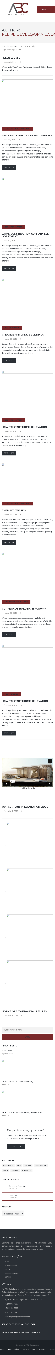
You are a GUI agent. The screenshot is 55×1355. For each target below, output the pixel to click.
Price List (13, 1196)
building (28, 1166)
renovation (26, 1170)
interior (15, 1170)
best (19, 1166)
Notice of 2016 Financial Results (24, 1011)
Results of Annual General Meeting (27, 135)
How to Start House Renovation (25, 701)
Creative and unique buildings (23, 334)
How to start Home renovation (24, 427)
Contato (8, 1277)
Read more (9, 167)
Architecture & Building (16, 602)
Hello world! (11, 58)
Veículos (8, 1269)
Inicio (7, 1261)
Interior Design (11, 328)
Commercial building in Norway (24, 608)
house (5, 1170)
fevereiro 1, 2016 (11, 705)
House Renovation (13, 227)
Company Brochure (17, 1186)
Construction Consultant (17, 128)
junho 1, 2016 (9, 139)
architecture (8, 1166)
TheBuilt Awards (14, 510)
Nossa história (11, 1265)
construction (40, 1166)
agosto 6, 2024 (10, 62)
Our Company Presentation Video (25, 806)
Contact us (16, 1146)
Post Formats (11, 694)
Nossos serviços (11, 1273)
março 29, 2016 (10, 339)
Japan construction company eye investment (25, 235)
